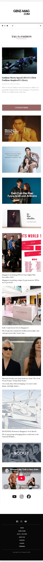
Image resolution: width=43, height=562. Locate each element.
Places (22, 543)
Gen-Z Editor (16, 84)
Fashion (21, 540)
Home (22, 528)
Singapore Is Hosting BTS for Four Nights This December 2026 (18, 276)
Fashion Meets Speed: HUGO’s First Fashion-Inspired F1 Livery (19, 78)
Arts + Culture (22, 534)
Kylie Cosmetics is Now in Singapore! (15, 328)
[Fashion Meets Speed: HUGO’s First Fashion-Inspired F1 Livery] (19, 60)
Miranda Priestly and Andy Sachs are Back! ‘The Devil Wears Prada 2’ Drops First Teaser (21, 380)
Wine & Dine (22, 531)
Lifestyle (22, 537)
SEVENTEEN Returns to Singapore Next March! (19, 431)
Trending (22, 546)
